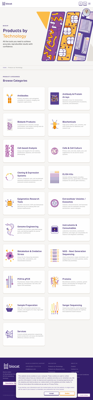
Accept (51, 393)
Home (4, 67)
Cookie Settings (84, 395)
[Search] (80, 3)
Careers (73, 366)
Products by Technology (55, 366)
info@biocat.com (31, 369)
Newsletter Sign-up (12, 383)
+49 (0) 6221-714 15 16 (33, 366)
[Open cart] (85, 3)
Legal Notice (75, 372)
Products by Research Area (56, 369)
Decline (67, 393)
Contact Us (74, 369)
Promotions (51, 372)
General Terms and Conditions (80, 374)
